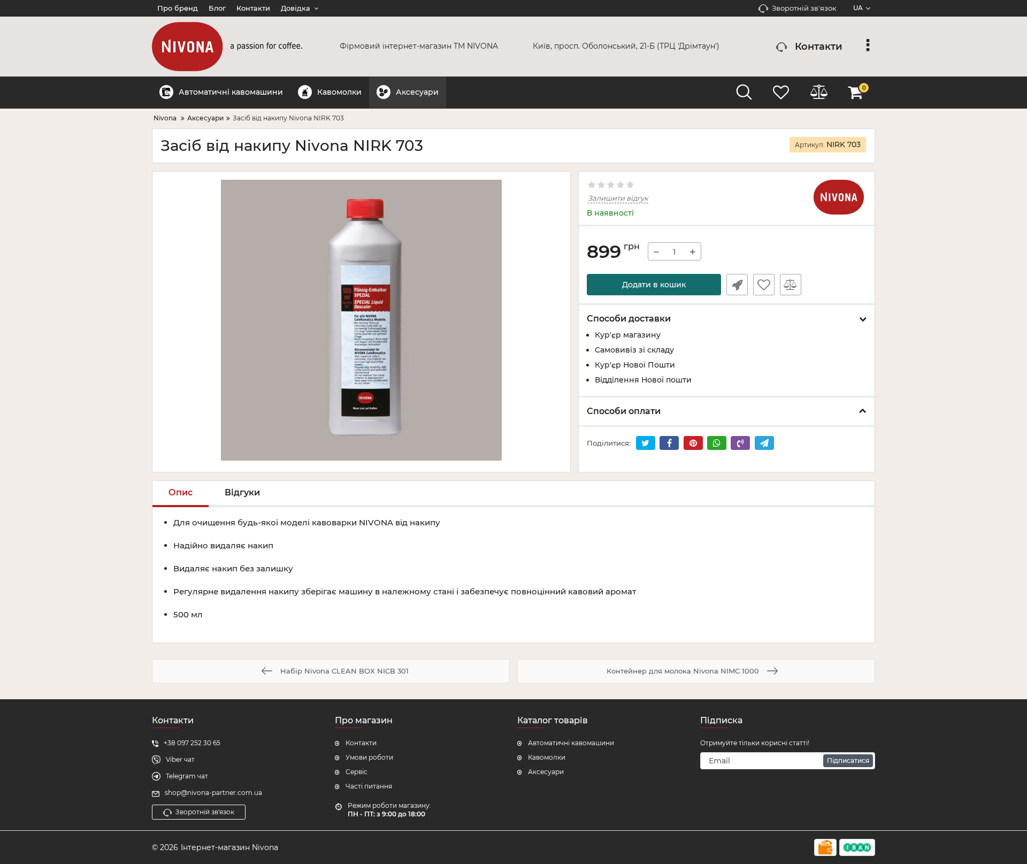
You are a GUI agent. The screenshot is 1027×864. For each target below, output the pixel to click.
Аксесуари (546, 772)
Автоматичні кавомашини (571, 743)
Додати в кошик (654, 284)
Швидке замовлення (737, 284)
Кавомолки (546, 757)
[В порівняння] (790, 284)
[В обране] (764, 284)
